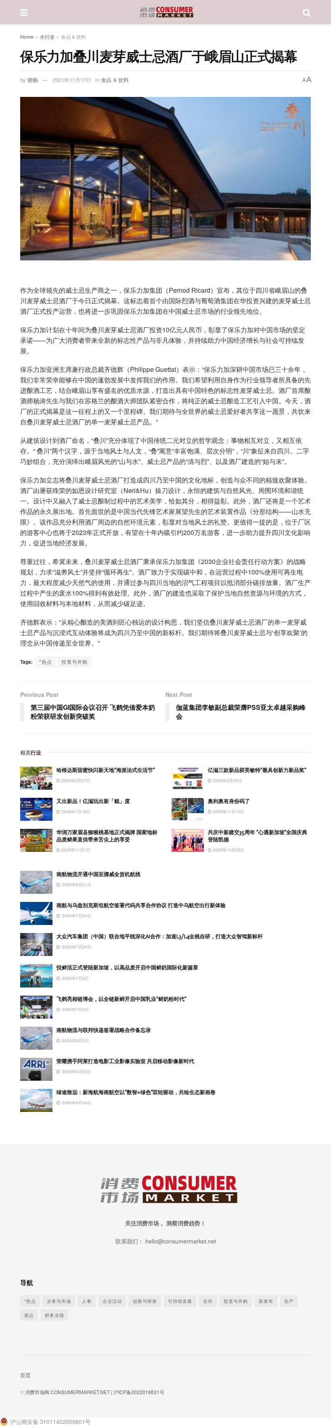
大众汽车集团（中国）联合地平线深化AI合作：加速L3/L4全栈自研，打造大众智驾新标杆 (160, 936)
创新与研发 (145, 1301)
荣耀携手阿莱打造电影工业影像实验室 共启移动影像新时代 (125, 1061)
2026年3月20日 (227, 780)
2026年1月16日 (75, 811)
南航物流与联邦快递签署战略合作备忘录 (104, 1030)
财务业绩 (54, 1315)
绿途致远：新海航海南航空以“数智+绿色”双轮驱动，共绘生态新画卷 (136, 1092)
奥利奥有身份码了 (229, 801)
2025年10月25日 (228, 850)
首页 (25, 1375)
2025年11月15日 (228, 811)
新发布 (266, 1301)
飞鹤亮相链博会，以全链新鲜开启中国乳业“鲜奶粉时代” (121, 999)
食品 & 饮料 (73, 36)
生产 (289, 1301)
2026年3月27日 (75, 780)
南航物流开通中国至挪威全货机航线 (98, 874)
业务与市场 (59, 1301)
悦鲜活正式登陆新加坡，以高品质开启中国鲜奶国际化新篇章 (127, 968)
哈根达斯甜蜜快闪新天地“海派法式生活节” (106, 770)
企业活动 (112, 1301)
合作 (208, 1301)
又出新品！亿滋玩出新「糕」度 (93, 801)
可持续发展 (180, 1301)
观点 (29, 1315)
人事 (87, 1301)
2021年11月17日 (72, 80)
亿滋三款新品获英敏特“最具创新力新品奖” (257, 770)
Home (27, 36)
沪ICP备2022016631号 (138, 1391)
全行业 (47, 36)
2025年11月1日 (75, 850)
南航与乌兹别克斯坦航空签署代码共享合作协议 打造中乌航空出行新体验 (141, 905)
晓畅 (32, 80)
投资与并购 (74, 661)
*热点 (45, 661)
